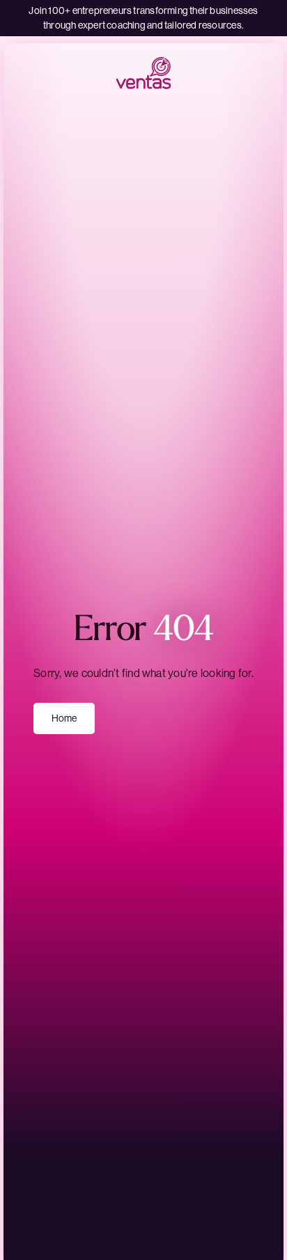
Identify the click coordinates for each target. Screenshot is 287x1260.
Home (64, 718)
